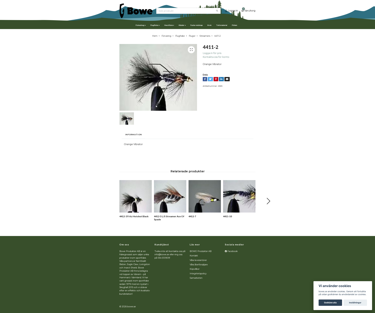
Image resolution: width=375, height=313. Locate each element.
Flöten (234, 25)
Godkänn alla (330, 302)
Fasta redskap (196, 25)
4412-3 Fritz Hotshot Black (134, 216)
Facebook (232, 251)
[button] (268, 201)
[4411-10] (239, 196)
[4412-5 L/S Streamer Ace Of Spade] (170, 196)
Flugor (192, 36)
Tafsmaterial (221, 25)
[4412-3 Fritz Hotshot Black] (135, 196)
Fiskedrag (140, 25)
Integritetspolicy (198, 273)
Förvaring (166, 36)
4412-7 (192, 216)
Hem (154, 36)
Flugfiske (154, 25)
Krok (209, 25)
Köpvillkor (195, 269)
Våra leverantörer (198, 260)
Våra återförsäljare (199, 264)
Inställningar (355, 302)
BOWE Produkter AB (201, 251)
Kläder (181, 25)
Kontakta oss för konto (216, 57)
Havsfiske (168, 25)
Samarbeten (196, 278)
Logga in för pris (212, 53)
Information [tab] (133, 134)
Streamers (205, 36)
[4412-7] (205, 196)
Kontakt (194, 255)
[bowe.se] (136, 11)
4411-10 (227, 216)
